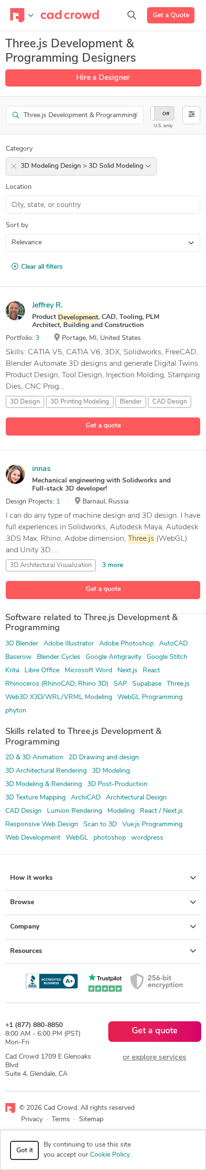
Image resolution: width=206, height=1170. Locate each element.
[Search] (131, 15)
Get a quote (103, 425)
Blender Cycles (58, 657)
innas (41, 469)
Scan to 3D (100, 824)
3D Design (25, 402)
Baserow (18, 657)
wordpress (147, 838)
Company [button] (24, 926)
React (151, 670)
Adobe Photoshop (126, 643)
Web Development (32, 838)
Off (165, 114)
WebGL (77, 838)
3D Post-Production (117, 784)
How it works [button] (31, 878)
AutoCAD (173, 643)
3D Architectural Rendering (46, 771)
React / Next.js (161, 811)
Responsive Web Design (41, 824)
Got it (24, 1150)
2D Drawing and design (104, 757)
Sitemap (91, 1119)
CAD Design (169, 402)
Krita (12, 670)
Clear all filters (42, 267)
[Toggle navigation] (22, 15)
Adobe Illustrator (69, 643)
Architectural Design (136, 797)
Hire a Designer (103, 78)
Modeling (121, 811)
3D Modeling (111, 771)
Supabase (146, 684)
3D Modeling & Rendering (43, 784)
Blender (131, 402)
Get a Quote (171, 15)
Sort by (17, 225)
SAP (120, 684)
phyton (15, 710)
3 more (112, 565)
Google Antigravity (113, 657)
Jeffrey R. (47, 305)
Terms (61, 1119)
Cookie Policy (109, 1155)
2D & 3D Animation (34, 757)
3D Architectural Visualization (51, 565)
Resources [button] (26, 951)
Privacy (32, 1119)
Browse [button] (22, 902)
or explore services (154, 1057)
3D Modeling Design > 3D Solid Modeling (83, 166)
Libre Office (41, 670)
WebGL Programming (150, 697)
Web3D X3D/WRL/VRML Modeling (58, 697)
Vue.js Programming (152, 824)
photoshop (109, 838)
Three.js (178, 684)
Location (19, 187)
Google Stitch (167, 657)
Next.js (127, 670)
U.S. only (163, 126)
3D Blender (21, 643)
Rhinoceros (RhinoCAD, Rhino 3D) (56, 684)
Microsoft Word (88, 670)
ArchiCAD (86, 797)
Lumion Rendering (74, 811)
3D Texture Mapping (35, 797)
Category (19, 149)
